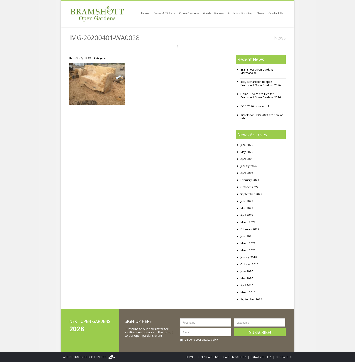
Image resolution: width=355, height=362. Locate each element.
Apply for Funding (240, 13)
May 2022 (246, 208)
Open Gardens (189, 13)
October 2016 (249, 264)
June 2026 (246, 145)
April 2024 (246, 173)
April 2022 (246, 215)
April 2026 (246, 159)
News (260, 13)
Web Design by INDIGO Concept (85, 357)
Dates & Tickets (164, 13)
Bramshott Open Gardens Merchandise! (256, 71)
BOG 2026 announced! (254, 106)
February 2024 (249, 180)
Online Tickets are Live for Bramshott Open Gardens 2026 (260, 95)
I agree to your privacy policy (200, 339)
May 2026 (246, 152)
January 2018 (248, 257)
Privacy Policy (261, 357)
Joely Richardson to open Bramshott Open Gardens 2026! (260, 83)
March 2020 (248, 250)
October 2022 (249, 187)
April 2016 (246, 285)
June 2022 (246, 201)
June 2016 (246, 271)
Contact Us (276, 13)
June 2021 (246, 236)
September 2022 (251, 194)
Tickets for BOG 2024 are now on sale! (261, 116)
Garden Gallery (213, 13)
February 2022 (249, 229)
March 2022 (248, 222)
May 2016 (246, 278)
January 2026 (248, 166)
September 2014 (251, 299)
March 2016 (248, 292)
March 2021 (248, 243)
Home (145, 13)
